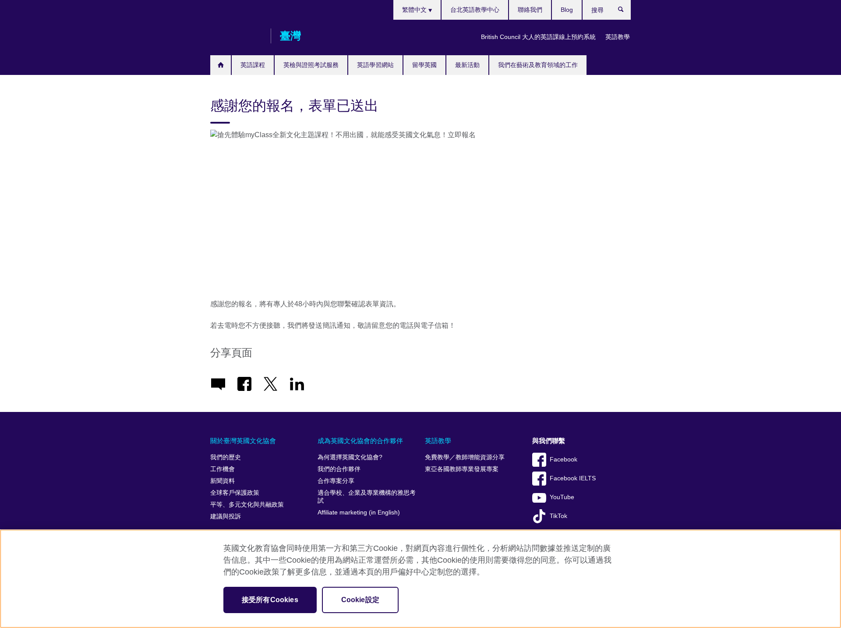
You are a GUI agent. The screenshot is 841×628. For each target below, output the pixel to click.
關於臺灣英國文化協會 (243, 440)
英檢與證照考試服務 (311, 64)
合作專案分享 (336, 481)
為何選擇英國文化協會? (350, 457)
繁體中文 (415, 9)
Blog (567, 9)
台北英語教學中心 (474, 9)
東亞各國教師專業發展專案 (461, 469)
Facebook (563, 459)
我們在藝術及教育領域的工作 (538, 64)
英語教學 (617, 36)
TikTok (558, 516)
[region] (420, 578)
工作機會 (222, 469)
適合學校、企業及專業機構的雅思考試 (367, 497)
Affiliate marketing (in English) (359, 512)
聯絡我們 (530, 9)
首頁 (220, 65)
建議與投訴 (225, 516)
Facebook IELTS (573, 478)
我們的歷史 (225, 457)
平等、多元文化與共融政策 (247, 504)
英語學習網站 (375, 64)
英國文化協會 (236, 35)
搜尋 (625, 11)
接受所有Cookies (270, 599)
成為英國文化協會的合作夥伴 (360, 440)
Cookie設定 (360, 599)
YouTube (562, 497)
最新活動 (467, 64)
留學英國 (424, 64)
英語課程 (252, 64)
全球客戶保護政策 (234, 493)
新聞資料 (222, 481)
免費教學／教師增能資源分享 (465, 457)
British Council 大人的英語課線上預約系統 (538, 36)
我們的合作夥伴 (339, 469)
